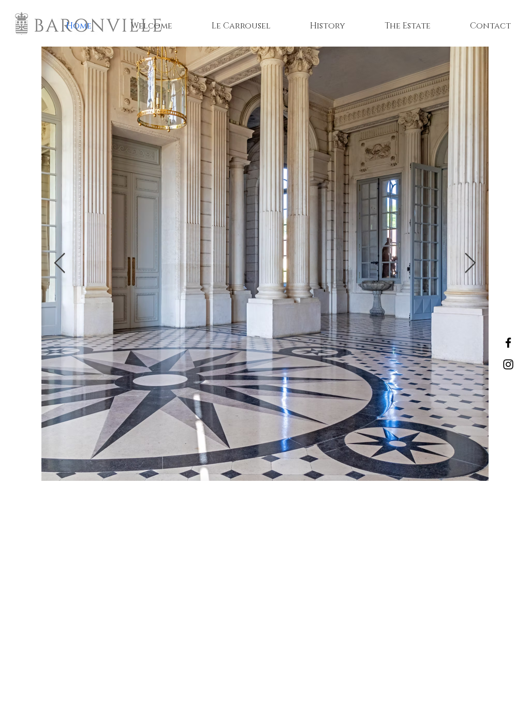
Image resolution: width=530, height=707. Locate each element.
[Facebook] (508, 342)
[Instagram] (508, 364)
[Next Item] (470, 263)
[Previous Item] (59, 263)
